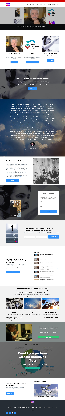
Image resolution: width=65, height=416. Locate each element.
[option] (32, 112)
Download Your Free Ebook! (54, 208)
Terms (56, 378)
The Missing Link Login (51, 4)
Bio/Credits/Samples (12, 151)
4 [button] (32, 123)
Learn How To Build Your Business (32, 339)
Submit (48, 183)
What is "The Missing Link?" (32, 62)
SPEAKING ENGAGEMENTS (37, 378)
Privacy (32, 381)
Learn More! (32, 88)
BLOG (15, 378)
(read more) (20, 148)
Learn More (51, 60)
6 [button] (35, 123)
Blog (33, 4)
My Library (29, 4)
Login (58, 4)
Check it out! (9, 364)
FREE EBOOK (10, 378)
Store (45, 4)
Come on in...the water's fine (12, 243)
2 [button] (29, 123)
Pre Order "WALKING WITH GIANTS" (24, 378)
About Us (41, 4)
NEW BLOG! (32, 0)
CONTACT (36, 4)
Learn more (14, 62)
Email (41, 177)
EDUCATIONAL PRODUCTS (48, 378)
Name (41, 172)
